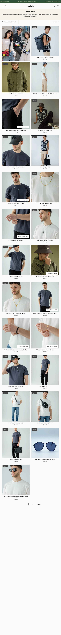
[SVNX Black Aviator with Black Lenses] (45, 443)
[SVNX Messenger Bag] (16, 443)
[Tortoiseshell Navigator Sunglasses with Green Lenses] (16, 480)
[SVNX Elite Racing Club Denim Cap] (16, 150)
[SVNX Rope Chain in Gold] (45, 187)
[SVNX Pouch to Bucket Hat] (45, 114)
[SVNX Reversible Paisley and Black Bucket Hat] (45, 77)
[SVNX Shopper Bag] (45, 150)
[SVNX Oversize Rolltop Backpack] (45, 41)
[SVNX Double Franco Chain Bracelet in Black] (16, 333)
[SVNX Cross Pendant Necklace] (45, 224)
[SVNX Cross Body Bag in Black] (45, 406)
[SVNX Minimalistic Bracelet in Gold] (45, 333)
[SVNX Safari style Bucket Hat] (16, 370)
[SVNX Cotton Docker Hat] (16, 77)
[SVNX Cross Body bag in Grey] (16, 406)
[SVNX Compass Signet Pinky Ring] (45, 260)
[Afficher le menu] (2, 5)
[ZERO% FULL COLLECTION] (16, 43)
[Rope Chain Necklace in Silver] (16, 187)
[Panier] (58, 5)
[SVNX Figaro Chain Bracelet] (16, 224)
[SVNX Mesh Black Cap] (45, 370)
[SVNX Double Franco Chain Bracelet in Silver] (45, 297)
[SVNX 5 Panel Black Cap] (16, 260)
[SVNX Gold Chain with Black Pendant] (16, 297)
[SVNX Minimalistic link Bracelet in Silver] (16, 114)
